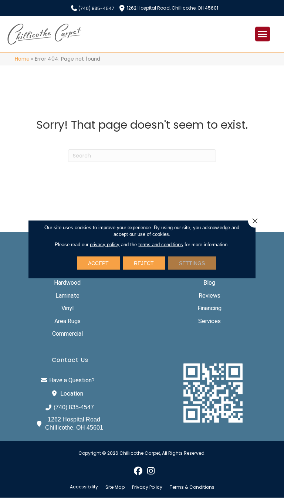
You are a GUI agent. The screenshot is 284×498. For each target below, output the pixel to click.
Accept (98, 263)
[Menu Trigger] (262, 34)
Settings (192, 263)
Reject (144, 263)
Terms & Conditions (192, 487)
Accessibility (84, 487)
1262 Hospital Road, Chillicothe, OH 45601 (172, 7)
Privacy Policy (147, 487)
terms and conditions (160, 244)
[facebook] (138, 470)
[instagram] (151, 470)
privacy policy (104, 244)
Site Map (115, 487)
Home (22, 58)
